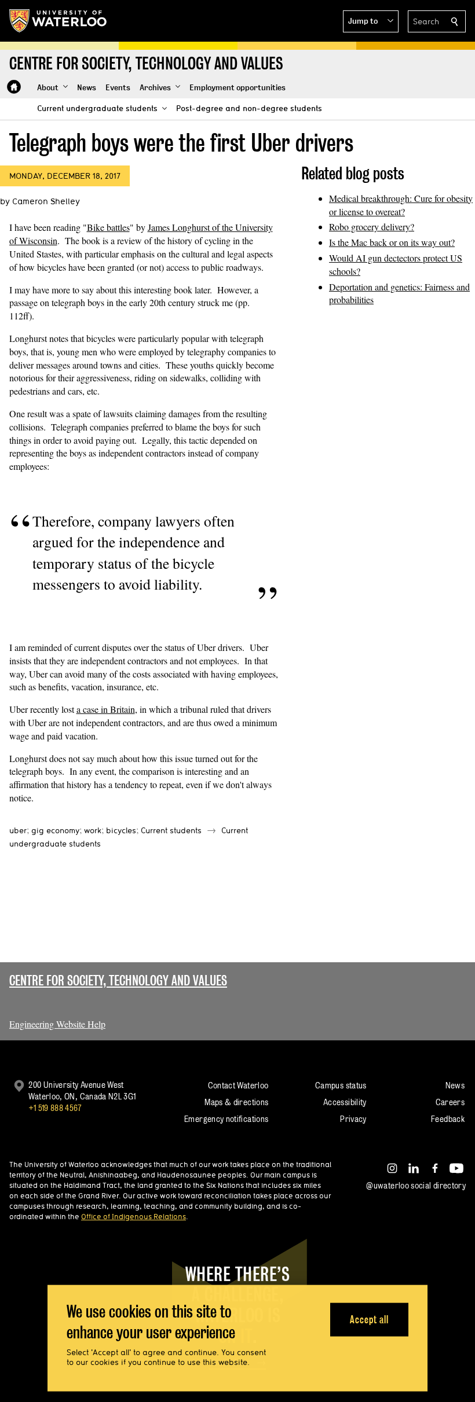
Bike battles (108, 227)
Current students (171, 830)
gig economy (55, 830)
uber (18, 830)
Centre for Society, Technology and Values (118, 980)
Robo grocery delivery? (371, 226)
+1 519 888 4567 (55, 1108)
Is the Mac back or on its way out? (392, 242)
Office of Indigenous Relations (133, 1216)
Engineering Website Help (57, 1024)
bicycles (121, 830)
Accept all (369, 1319)
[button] (371, 21)
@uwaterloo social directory (416, 1185)
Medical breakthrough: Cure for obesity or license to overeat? (401, 205)
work (92, 830)
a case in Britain (105, 709)
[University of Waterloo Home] (58, 20)
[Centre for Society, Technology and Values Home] (14, 87)
